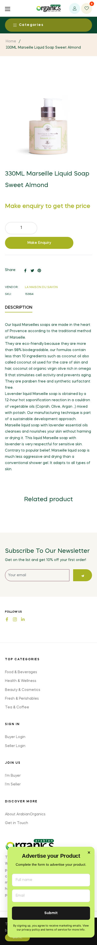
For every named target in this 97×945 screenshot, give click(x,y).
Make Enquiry (39, 243)
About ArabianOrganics (25, 814)
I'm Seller (13, 784)
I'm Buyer (13, 775)
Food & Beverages (21, 672)
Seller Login (15, 746)
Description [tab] (18, 308)
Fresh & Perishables (22, 698)
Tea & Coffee (17, 707)
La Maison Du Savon (41, 287)
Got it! (17, 937)
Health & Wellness (20, 681)
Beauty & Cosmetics (22, 690)
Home (11, 41)
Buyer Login (15, 737)
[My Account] (74, 8)
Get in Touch (16, 823)
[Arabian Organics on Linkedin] (23, 619)
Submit (51, 913)
